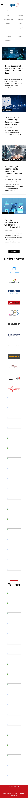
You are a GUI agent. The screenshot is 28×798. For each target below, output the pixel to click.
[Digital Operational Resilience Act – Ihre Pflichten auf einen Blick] (14, 53)
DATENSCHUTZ (16, 793)
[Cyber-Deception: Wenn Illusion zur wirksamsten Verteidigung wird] (14, 206)
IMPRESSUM (7, 793)
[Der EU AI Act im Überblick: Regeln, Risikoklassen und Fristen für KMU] (14, 103)
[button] (2, 5)
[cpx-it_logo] (14, 5)
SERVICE (14, 795)
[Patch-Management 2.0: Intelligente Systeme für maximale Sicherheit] (14, 153)
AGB (23, 793)
